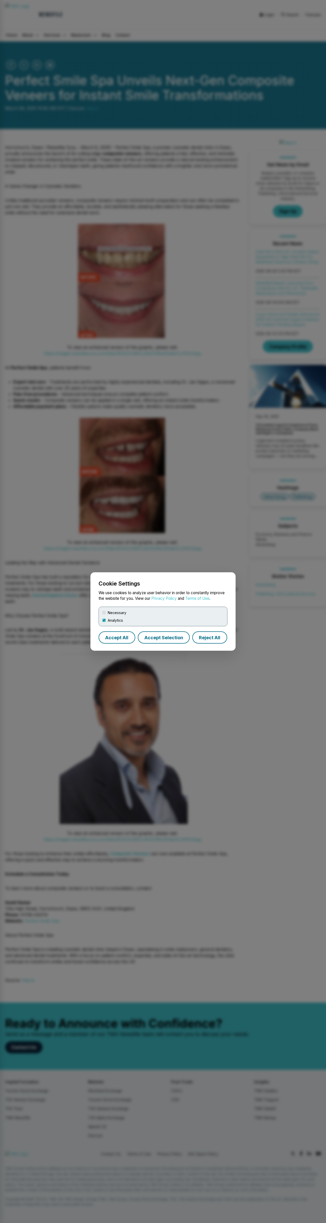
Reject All (209, 637)
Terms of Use (197, 598)
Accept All (116, 637)
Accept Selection (163, 637)
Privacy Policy (164, 598)
